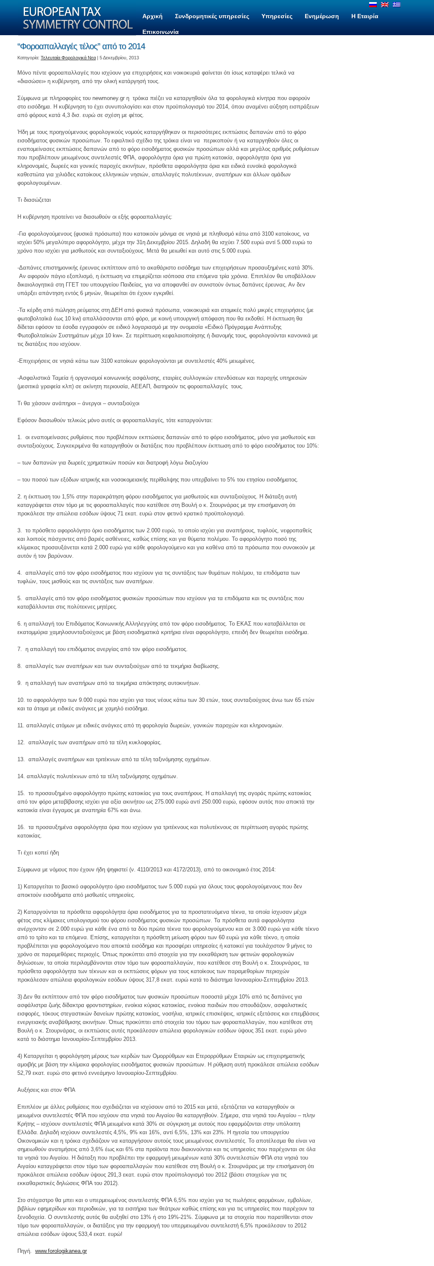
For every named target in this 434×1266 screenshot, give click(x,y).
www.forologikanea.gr (61, 1251)
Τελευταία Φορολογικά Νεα (68, 57)
